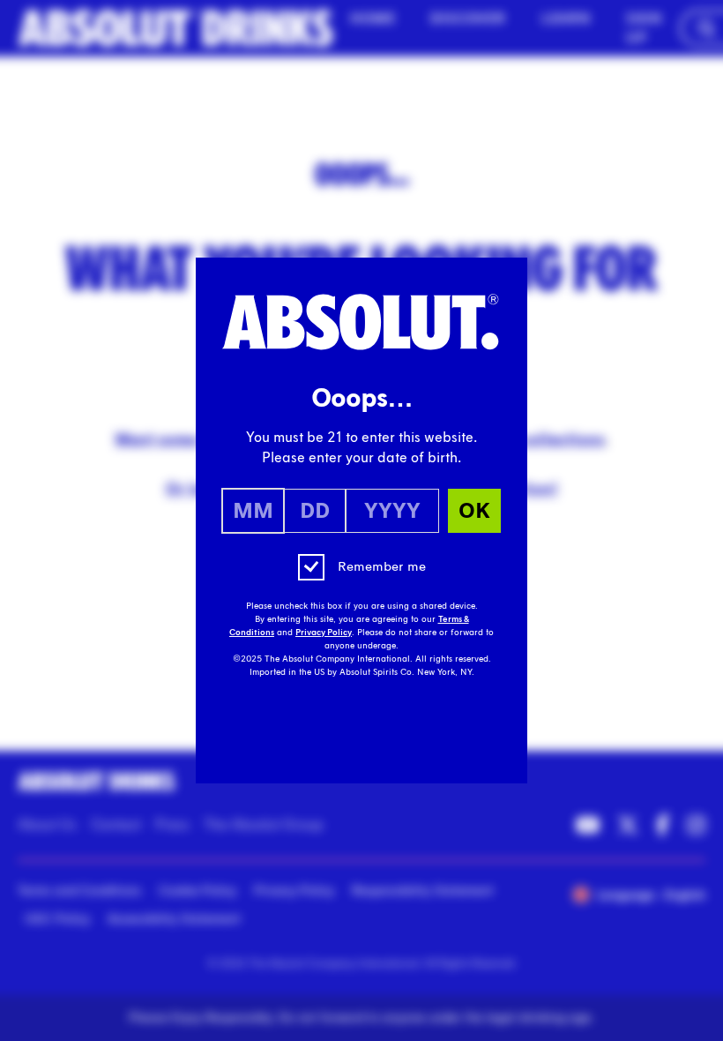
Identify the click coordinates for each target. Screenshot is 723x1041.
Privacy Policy (323, 632)
